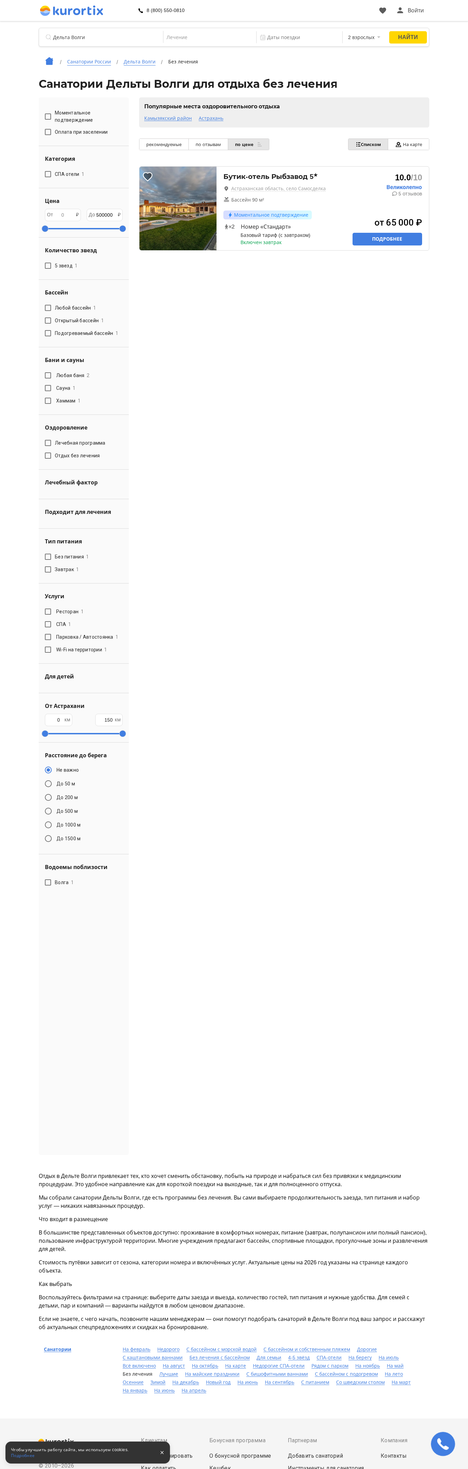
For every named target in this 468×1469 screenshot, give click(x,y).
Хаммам (68, 401)
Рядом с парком (329, 1366)
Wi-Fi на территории (81, 649)
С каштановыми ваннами (153, 1357)
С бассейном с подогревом (346, 1374)
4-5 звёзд (299, 1357)
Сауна (65, 388)
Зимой (157, 1382)
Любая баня (72, 375)
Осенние (133, 1382)
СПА (63, 624)
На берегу (360, 1357)
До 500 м (67, 811)
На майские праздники (212, 1374)
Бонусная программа (237, 1440)
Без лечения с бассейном (219, 1357)
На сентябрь (279, 1382)
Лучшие (168, 1374)
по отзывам (208, 144)
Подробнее (387, 239)
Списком (371, 144)
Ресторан (70, 611)
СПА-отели (329, 1357)
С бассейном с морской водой (221, 1349)
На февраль (136, 1349)
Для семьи (269, 1357)
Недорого (168, 1349)
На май (395, 1366)
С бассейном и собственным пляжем (306, 1349)
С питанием (315, 1382)
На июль (389, 1357)
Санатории (57, 1349)
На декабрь (185, 1382)
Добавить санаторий (315, 1456)
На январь (135, 1390)
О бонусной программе (240, 1456)
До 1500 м (69, 838)
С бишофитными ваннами (277, 1374)
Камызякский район (168, 118)
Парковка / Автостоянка (87, 637)
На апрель (194, 1390)
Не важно (68, 770)
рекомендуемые (164, 144)
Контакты (394, 1456)
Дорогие (367, 1349)
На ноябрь (367, 1366)
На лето (394, 1374)
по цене (245, 144)
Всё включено (139, 1366)
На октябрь (205, 1366)
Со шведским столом (360, 1382)
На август (174, 1366)
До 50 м (66, 783)
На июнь (247, 1382)
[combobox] (205, 37)
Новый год (218, 1382)
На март (401, 1382)
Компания (394, 1440)
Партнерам (302, 1440)
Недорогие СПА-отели (279, 1366)
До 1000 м (69, 825)
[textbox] (205, 37)
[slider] (44, 228)
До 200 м (67, 797)
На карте (412, 144)
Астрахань (211, 118)
